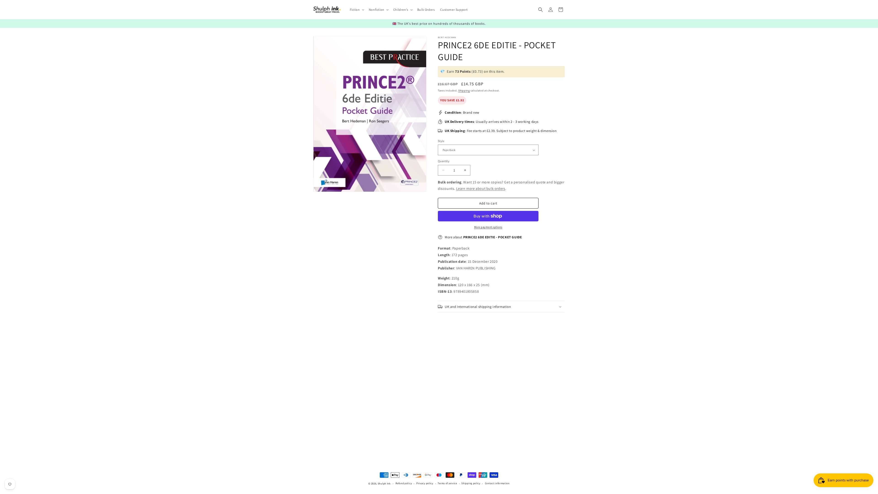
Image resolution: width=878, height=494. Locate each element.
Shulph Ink (384, 483)
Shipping (464, 90)
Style (441, 141)
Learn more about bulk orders (480, 188)
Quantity (443, 161)
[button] (356, 9)
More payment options (488, 227)
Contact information (497, 483)
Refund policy (404, 483)
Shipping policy (470, 483)
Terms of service (447, 483)
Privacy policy (424, 483)
